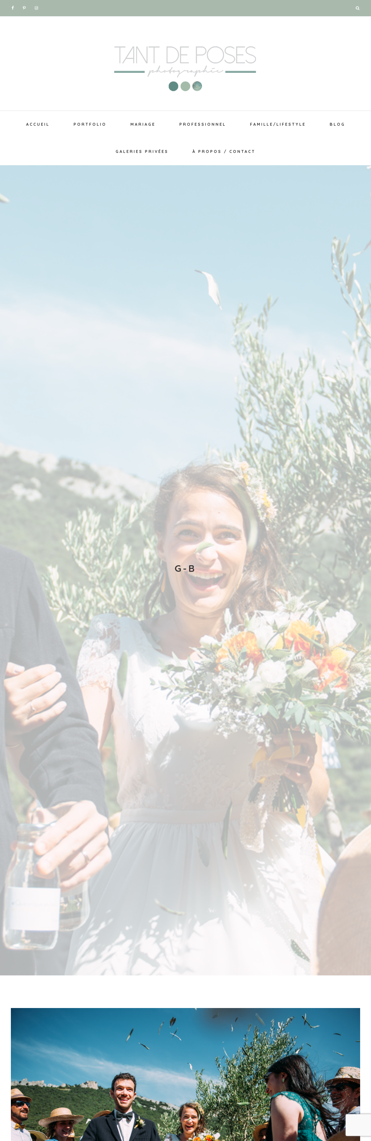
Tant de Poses (185, 65)
